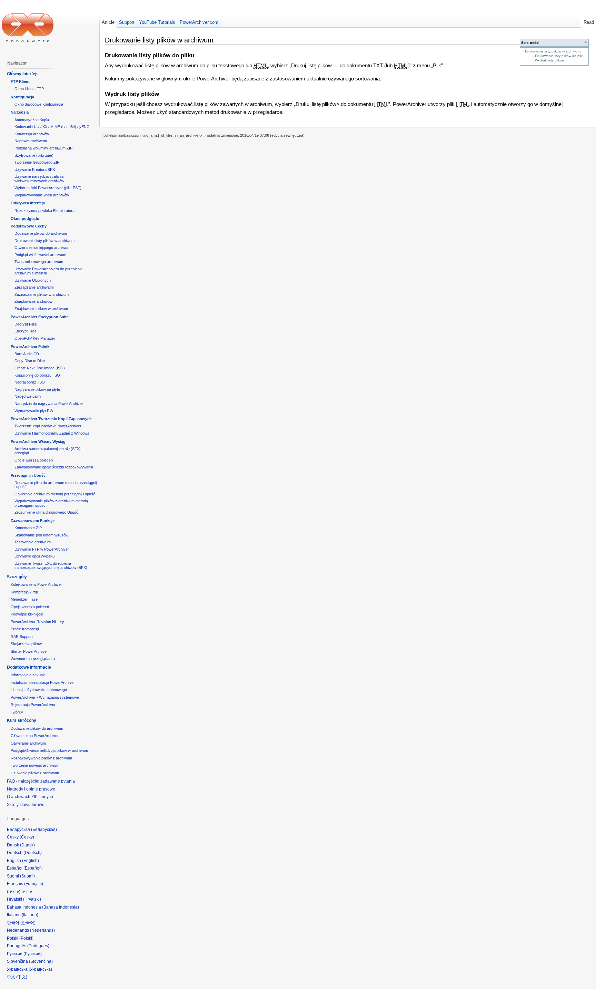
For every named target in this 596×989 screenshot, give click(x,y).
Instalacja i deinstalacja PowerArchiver (43, 682)
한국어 (28, 922)
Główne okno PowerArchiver (35, 736)
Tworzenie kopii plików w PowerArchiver (47, 426)
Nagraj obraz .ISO (29, 382)
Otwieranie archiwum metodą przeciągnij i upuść (54, 494)
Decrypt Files (25, 324)
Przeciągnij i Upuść (28, 475)
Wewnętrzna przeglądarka (33, 659)
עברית (13, 891)
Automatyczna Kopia (31, 120)
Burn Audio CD (26, 354)
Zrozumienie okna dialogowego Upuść (46, 512)
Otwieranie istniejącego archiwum (42, 247)
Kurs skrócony (21, 720)
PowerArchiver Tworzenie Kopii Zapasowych (51, 419)
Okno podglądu (25, 218)
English (30, 860)
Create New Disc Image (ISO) (39, 368)
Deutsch (32, 852)
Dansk (27, 845)
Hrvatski (32, 899)
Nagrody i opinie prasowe (31, 789)
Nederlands (42, 930)
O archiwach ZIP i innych (30, 796)
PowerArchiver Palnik (30, 347)
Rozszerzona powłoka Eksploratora (44, 211)
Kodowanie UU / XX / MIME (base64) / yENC (51, 127)
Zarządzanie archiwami (33, 287)
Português (38, 945)
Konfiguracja (22, 97)
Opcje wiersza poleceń (33, 460)
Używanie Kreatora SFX (34, 169)
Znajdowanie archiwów (33, 301)
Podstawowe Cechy (29, 226)
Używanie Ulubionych (32, 280)
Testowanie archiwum (32, 542)
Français (34, 883)
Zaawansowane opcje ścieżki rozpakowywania (53, 467)
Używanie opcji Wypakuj (34, 556)
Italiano (30, 914)
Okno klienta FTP (29, 89)
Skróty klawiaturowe (25, 804)
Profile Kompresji (25, 629)
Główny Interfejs (23, 73)
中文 (22, 977)
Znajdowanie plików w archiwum (41, 309)
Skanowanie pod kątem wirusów (41, 535)
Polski (26, 938)
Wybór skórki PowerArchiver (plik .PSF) (47, 188)
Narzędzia (20, 112)
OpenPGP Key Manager (34, 338)
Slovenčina (40, 961)
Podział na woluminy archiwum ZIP (43, 148)
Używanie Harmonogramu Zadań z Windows (51, 433)
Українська (40, 969)
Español (32, 868)
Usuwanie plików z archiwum (35, 773)
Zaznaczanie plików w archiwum (41, 294)
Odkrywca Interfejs (28, 203)
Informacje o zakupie (28, 675)
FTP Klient (20, 81)
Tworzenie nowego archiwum (38, 262)
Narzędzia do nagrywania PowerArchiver (48, 403)
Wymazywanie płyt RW (33, 411)
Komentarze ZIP (28, 528)
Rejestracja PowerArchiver (33, 704)
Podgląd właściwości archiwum (40, 255)
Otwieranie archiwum (28, 743)
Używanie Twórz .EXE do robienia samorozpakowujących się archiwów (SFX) (50, 565)
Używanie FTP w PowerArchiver (41, 549)
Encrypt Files (25, 331)
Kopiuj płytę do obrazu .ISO (37, 375)
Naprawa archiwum (30, 141)
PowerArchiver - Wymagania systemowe (45, 697)
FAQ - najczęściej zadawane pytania (41, 781)
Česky (27, 837)
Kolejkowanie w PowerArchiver (36, 584)
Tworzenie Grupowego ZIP (36, 162)
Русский (32, 953)
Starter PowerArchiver (29, 651)
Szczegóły (17, 576)
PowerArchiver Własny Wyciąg (38, 441)
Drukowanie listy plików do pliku (560, 56)
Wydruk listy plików (549, 60)
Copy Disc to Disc (29, 361)
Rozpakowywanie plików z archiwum (41, 758)
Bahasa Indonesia (60, 907)
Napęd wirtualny (27, 396)
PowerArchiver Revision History (37, 622)
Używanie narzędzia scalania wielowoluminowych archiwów (39, 178)
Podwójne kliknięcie (27, 614)
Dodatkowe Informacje (29, 667)
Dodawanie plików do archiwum (40, 233)
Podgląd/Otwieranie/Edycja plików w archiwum (49, 750)
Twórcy (17, 712)
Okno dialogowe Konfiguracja (38, 104)
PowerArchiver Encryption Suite (40, 317)
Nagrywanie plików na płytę (37, 389)
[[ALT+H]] (27, 27)
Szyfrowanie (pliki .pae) (33, 155)
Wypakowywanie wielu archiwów (41, 195)
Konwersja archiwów (31, 134)
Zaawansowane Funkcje (32, 520)
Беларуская (44, 829)
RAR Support (22, 636)
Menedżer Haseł (24, 599)
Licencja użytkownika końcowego (39, 690)
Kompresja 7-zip (24, 592)
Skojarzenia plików (26, 644)
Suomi (27, 876)
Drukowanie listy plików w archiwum (552, 51)
